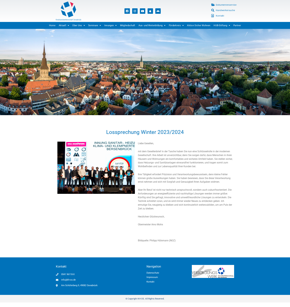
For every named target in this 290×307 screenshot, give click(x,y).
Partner (237, 25)
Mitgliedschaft (127, 25)
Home (52, 25)
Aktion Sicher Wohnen (198, 25)
